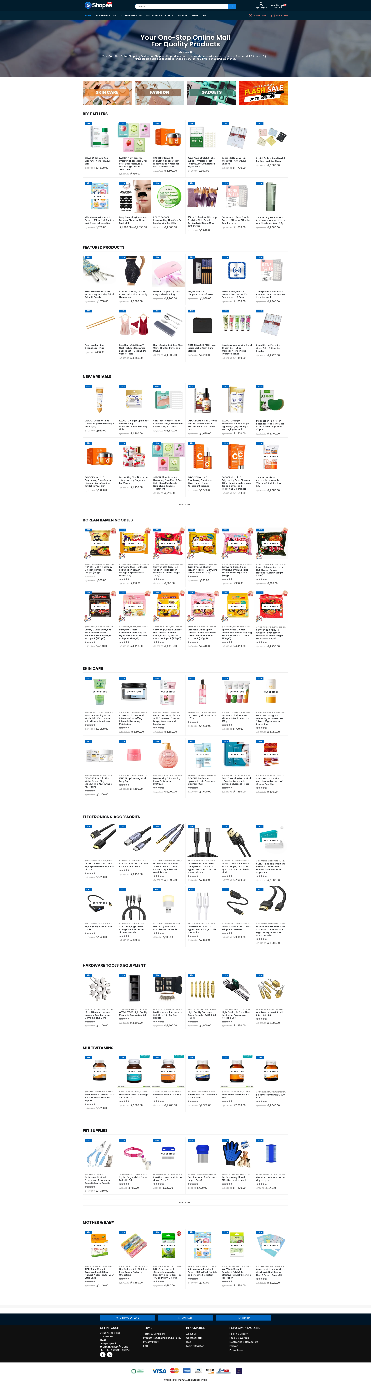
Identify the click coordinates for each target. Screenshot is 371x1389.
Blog (188, 1342)
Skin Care (268, 713)
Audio (178, 861)
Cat (120, 1174)
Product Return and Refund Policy (162, 1338)
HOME (88, 15)
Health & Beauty (238, 1334)
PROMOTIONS (199, 15)
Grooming (89, 1174)
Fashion (233, 1346)
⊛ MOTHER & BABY (91, 1266)
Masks (240, 775)
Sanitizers (181, 1266)
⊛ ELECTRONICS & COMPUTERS (95, 861)
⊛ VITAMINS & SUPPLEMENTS (95, 1092)
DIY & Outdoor (284, 861)
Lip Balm (138, 775)
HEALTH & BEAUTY (105, 15)
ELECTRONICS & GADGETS (159, 15)
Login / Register (195, 1346)
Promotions (236, 1350)
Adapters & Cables (114, 861)
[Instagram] (109, 1354)
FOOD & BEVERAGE (130, 15)
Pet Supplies (98, 1174)
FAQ (145, 1346)
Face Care (96, 712)
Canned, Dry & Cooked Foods (107, 564)
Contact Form (194, 1338)
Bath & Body (166, 775)
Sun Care (284, 713)
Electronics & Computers (243, 1342)
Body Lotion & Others (180, 775)
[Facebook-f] (103, 1354)
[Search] (232, 6)
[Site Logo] (98, 5)
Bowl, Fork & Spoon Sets (142, 1266)
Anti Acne (268, 776)
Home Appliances (182, 924)
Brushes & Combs (159, 1174)
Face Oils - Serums (211, 712)
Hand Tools (101, 1009)
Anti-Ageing (97, 775)
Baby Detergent (276, 1266)
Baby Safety (171, 1266)
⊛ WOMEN (88, 712)
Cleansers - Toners (169, 712)
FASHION (182, 15)
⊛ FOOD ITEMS (90, 564)
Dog (124, 1174)
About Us (191, 1334)
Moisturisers (140, 712)
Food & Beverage (239, 1338)
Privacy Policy (151, 1342)
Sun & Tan (276, 713)
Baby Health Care (105, 1266)
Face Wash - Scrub (107, 712)
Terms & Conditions (154, 1334)
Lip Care (145, 775)
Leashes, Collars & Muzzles (136, 1174)
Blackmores (110, 1092)
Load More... (185, 504)
